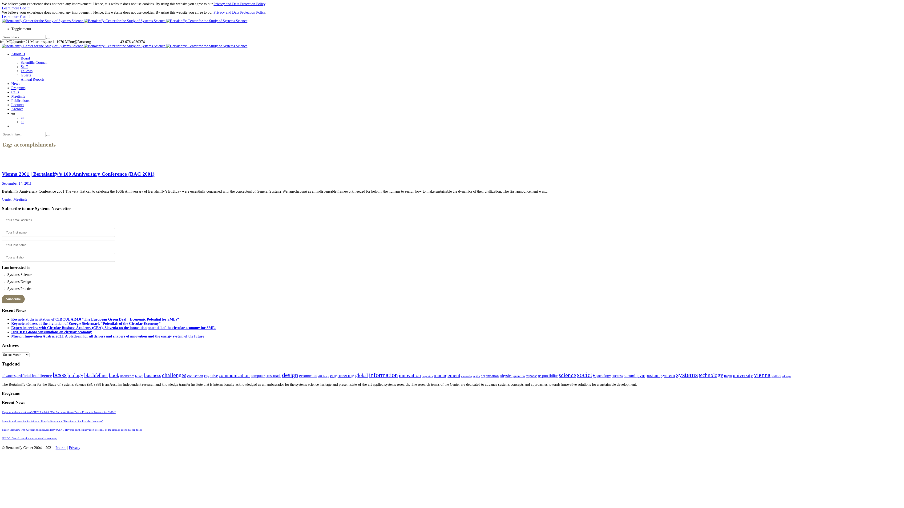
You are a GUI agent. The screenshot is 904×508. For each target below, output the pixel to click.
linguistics (427, 376)
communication (234, 375)
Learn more (11, 8)
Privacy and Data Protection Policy (239, 4)
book (114, 375)
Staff (24, 67)
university (743, 375)
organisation (490, 376)
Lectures (17, 105)
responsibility (548, 376)
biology (75, 375)
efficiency (323, 376)
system (668, 375)
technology (711, 375)
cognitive (211, 375)
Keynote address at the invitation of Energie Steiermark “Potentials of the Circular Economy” (86, 323)
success (617, 376)
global (361, 375)
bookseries (127, 376)
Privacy (74, 448)
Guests (26, 75)
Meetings (18, 96)
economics (308, 375)
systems (687, 374)
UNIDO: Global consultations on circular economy (51, 332)
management (447, 375)
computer (258, 376)
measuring (466, 376)
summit (630, 375)
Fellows (26, 71)
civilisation (195, 376)
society (586, 374)
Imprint (61, 448)
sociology (604, 375)
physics (506, 375)
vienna (762, 374)
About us (18, 54)
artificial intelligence (34, 375)
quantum (519, 376)
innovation (410, 375)
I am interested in (16, 268)
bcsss (60, 374)
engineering (342, 375)
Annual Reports (32, 79)
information (383, 374)
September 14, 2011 (17, 183)
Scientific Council (34, 62)
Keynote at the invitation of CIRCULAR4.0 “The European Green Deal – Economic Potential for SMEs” (95, 319)
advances (9, 375)
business (152, 375)
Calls (15, 92)
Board (25, 58)
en (22, 117)
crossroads (273, 376)
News (15, 84)
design (290, 375)
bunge (139, 376)
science (567, 375)
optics (476, 376)
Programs (18, 88)
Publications (20, 101)
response (531, 376)
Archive (17, 109)
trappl (728, 376)
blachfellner (96, 375)
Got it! (25, 8)
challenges (174, 375)
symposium (649, 375)
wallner (776, 376)
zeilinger (786, 376)
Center (7, 199)
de (22, 122)
